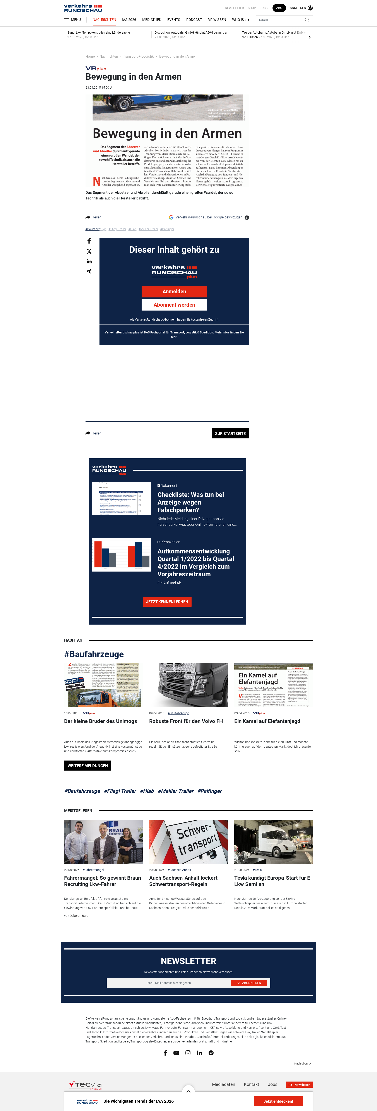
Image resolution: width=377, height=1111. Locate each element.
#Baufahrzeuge (94, 654)
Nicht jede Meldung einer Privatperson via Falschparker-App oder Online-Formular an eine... (197, 522)
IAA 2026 (129, 20)
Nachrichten (104, 20)
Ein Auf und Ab (169, 583)
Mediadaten (223, 1084)
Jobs (263, 8)
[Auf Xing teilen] (89, 271)
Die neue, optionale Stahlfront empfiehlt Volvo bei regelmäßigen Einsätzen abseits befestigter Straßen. (184, 744)
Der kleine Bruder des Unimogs (100, 721)
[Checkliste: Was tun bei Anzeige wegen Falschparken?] (121, 498)
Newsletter (234, 8)
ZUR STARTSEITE (230, 433)
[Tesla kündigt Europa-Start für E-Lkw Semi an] (273, 842)
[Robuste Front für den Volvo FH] (188, 685)
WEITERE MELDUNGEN (88, 765)
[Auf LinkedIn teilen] (89, 261)
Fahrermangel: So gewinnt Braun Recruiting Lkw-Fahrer (102, 881)
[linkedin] (199, 1052)
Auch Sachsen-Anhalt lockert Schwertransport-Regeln (183, 881)
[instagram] (187, 1052)
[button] (188, 1088)
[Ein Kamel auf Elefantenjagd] (273, 685)
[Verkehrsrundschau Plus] (96, 68)
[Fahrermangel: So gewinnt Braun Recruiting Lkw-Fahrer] (103, 842)
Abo (279, 8)
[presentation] (309, 37)
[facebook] (165, 1052)
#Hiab (147, 791)
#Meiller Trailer (175, 791)
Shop (252, 8)
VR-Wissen (217, 20)
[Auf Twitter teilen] (89, 251)
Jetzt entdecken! (278, 1101)
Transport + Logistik (138, 56)
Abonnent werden (174, 305)
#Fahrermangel (93, 870)
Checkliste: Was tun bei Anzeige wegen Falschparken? (191, 502)
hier (174, 337)
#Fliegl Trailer (120, 791)
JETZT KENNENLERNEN (167, 601)
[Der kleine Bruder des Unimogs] (103, 685)
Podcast (194, 20)
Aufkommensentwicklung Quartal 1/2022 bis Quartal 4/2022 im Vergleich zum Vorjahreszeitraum (196, 563)
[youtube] (176, 1052)
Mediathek (151, 20)
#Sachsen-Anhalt (179, 870)
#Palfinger (209, 791)
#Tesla (257, 870)
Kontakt (251, 1084)
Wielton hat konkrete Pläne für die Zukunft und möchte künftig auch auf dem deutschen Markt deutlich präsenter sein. (273, 746)
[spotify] (211, 1052)
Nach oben (301, 1063)
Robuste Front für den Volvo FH (186, 721)
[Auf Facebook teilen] (89, 240)
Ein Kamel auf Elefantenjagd (267, 721)
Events (173, 20)
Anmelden (174, 291)
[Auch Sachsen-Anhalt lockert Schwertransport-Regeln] (188, 842)
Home (90, 56)
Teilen (96, 217)
